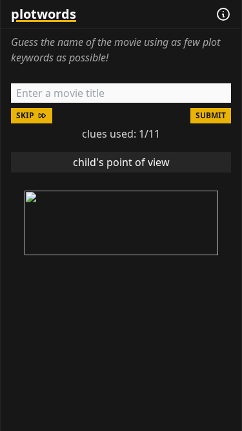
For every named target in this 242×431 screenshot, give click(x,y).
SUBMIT (211, 115)
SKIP (25, 115)
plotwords (43, 14)
